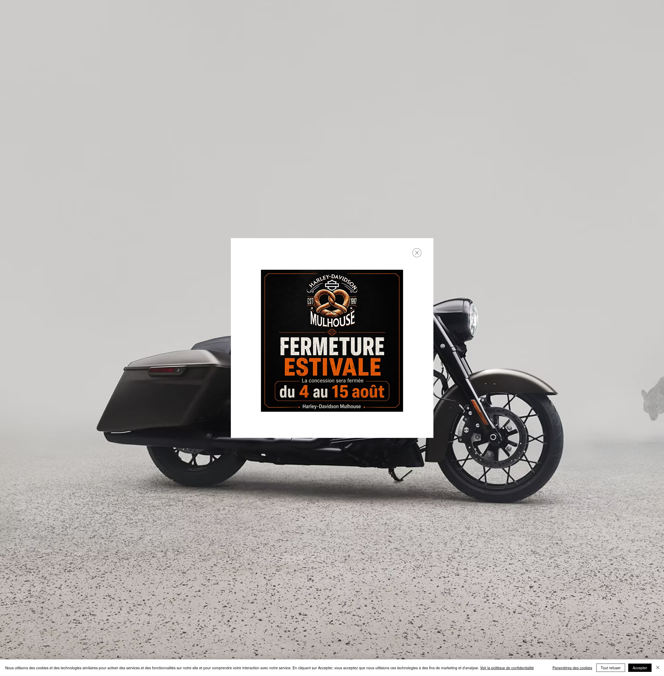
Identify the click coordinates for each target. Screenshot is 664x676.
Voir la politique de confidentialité (507, 667)
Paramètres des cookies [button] (572, 667)
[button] (416, 252)
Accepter (640, 667)
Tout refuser (611, 667)
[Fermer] (658, 668)
